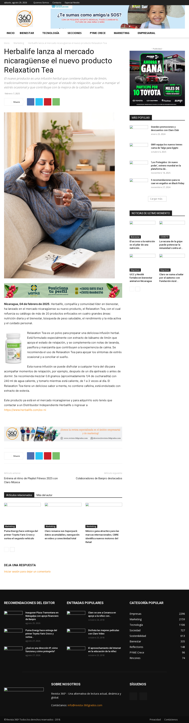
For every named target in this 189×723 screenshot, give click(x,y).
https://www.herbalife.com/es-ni (25, 410)
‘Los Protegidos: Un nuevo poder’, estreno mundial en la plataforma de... (166, 165)
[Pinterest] (47, 102)
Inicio (11, 33)
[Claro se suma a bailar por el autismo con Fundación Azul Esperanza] (172, 263)
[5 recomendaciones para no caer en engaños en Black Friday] (139, 184)
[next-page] (12, 549)
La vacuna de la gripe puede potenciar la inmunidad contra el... (171, 244)
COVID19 (164, 237)
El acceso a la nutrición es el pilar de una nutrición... (142, 244)
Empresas (135, 270)
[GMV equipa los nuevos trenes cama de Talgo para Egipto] (139, 149)
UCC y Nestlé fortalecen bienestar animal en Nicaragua (141, 277)
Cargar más (156, 198)
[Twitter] (39, 102)
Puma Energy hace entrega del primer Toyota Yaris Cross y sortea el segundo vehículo (21, 535)
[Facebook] (176, 2)
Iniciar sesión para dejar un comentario (27, 571)
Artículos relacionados (19, 495)
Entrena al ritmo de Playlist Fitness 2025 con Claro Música (31, 480)
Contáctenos (171, 719)
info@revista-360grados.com (85, 705)
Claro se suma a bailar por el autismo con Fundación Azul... (171, 277)
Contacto (56, 2)
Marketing (19, 43)
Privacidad (155, 719)
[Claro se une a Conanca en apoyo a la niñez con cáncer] (76, 617)
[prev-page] (6, 549)
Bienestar (135, 237)
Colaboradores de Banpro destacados (99, 478)
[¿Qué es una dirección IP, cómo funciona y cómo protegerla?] (13, 652)
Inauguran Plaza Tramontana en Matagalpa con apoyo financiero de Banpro (42, 616)
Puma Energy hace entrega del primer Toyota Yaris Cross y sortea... (41, 633)
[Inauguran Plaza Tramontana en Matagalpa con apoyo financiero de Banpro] (13, 617)
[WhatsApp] (56, 102)
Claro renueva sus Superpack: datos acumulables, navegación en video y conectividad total (62, 535)
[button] (180, 33)
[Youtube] (182, 2)
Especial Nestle (72, 2)
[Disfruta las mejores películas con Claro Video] (76, 635)
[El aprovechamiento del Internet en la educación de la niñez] (76, 652)
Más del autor (44, 495)
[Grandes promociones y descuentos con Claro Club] (139, 131)
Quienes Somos (41, 2)
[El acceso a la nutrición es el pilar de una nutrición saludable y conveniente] (142, 230)
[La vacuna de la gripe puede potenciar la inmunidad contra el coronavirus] (172, 230)
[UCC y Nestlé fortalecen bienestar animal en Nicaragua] (142, 263)
